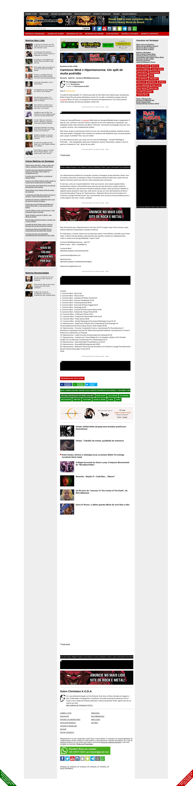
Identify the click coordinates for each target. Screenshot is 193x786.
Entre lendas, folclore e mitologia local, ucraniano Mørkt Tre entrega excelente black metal (93, 456)
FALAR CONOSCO (129, 14)
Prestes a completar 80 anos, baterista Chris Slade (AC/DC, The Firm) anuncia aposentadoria (44, 76)
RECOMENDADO (97, 716)
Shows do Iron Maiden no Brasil (147, 46)
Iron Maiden (154, 72)
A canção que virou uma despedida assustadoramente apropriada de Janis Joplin (39, 234)
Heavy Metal (142, 72)
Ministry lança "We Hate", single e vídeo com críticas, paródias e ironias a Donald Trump (39, 166)
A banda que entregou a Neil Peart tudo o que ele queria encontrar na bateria (40, 200)
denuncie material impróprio (111, 742)
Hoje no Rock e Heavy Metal (146, 54)
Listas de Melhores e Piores (145, 62)
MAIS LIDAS (95, 720)
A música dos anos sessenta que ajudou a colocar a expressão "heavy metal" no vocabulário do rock (38, 171)
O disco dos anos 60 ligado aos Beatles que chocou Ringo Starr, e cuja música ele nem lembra (39, 205)
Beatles (155, 66)
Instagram (66, 399)
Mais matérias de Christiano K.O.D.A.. (79, 705)
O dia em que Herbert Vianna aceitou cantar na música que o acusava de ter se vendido (40, 181)
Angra (146, 66)
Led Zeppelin (142, 79)
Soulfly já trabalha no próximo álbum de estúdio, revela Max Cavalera (43, 136)
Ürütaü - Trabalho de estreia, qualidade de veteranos (100, 441)
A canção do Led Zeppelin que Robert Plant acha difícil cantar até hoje (43, 61)
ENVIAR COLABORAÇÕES (61, 14)
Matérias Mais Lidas (35, 40)
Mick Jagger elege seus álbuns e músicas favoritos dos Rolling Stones (44, 68)
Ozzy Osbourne (143, 85)
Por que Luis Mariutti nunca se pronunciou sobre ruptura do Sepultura (43, 278)
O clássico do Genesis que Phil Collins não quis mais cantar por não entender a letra (44, 46)
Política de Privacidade (84, 744)
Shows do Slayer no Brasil (145, 47)
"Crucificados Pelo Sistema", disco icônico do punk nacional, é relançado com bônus (44, 53)
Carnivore (63, 99)
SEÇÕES (129, 34)
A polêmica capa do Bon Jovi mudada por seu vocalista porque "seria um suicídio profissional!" (44, 114)
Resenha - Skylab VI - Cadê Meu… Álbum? (95, 476)
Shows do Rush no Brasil (145, 49)
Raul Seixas (142, 88)
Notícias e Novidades (143, 52)
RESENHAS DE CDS (74, 34)
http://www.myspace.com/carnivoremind (74, 251)
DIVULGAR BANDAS (82, 14)
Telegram (112, 396)
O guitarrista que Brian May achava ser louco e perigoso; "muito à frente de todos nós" (40, 195)
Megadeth (154, 79)
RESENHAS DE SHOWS (94, 34)
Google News (99, 399)
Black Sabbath (143, 69)
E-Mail (111, 399)
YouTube (87, 399)
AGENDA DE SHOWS (55, 34)
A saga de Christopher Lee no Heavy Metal (43, 83)
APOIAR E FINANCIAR (102, 14)
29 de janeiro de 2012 (81, 86)
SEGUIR (116, 14)
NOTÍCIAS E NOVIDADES (35, 34)
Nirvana (162, 82)
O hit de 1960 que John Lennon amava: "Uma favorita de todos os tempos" (40, 211)
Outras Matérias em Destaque (39, 161)
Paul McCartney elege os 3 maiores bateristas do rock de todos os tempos (43, 98)
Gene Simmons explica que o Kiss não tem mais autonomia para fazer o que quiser (43, 106)
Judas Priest (142, 75)
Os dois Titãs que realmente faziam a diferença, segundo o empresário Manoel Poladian (43, 121)
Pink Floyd (156, 85)
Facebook (124, 396)
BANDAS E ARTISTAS (149, 34)
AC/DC (139, 66)
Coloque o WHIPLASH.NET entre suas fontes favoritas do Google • (111, 390)
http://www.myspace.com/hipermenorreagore (76, 261)
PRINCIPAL (95, 713)
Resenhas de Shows (143, 60)
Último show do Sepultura (145, 44)
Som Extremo (75, 84)
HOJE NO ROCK (112, 34)
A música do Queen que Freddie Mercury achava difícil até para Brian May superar (38, 229)
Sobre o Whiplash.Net (143, 98)
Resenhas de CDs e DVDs (69, 66)
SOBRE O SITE (31, 14)
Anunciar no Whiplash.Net (145, 100)
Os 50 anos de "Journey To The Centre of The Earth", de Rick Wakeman (101, 492)
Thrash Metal (142, 95)
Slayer (140, 91)
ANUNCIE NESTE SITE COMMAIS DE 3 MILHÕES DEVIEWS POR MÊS (186, 778)
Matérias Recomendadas (37, 273)
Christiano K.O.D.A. (76, 82)
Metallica (141, 82)
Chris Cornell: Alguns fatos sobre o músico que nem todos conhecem (44, 286)
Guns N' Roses (157, 69)
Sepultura (153, 88)
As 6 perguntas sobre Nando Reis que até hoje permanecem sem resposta (40, 186)
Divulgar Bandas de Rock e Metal (147, 103)
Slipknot (148, 91)
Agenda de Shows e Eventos (146, 55)
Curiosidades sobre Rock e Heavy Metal (150, 57)
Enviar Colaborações (143, 102)
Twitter (77, 399)
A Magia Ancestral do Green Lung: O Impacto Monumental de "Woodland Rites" (102, 463)
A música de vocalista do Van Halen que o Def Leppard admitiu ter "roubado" (44, 144)
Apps (118, 399)
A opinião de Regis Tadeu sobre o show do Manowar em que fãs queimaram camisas (39, 225)
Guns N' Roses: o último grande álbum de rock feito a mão (102, 505)
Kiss (151, 75)
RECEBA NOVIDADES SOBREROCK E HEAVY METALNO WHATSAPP (7, 778)
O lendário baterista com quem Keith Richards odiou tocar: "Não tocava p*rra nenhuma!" (44, 129)
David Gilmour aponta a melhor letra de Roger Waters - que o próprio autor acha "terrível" (44, 151)
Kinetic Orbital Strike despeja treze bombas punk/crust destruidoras (101, 428)
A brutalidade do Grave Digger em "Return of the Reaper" (43, 90)
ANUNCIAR (44, 14)
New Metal (152, 82)
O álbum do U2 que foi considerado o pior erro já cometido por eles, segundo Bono (44, 293)
